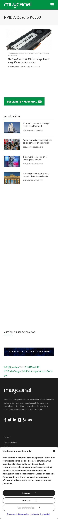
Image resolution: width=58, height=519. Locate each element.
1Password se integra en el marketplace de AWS (35, 158)
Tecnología (12, 55)
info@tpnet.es (11, 367)
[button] (54, 451)
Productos (44, 53)
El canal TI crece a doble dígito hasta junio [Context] (36, 124)
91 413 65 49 (32, 367)
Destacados (21, 53)
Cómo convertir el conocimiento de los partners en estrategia (37, 141)
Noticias (36, 53)
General (30, 53)
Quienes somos (10, 443)
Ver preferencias (26, 508)
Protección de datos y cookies (18, 514)
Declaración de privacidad (40, 514)
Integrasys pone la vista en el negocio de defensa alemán (36, 175)
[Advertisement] (29, 286)
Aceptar (26, 493)
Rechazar (25, 500)
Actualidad (12, 53)
